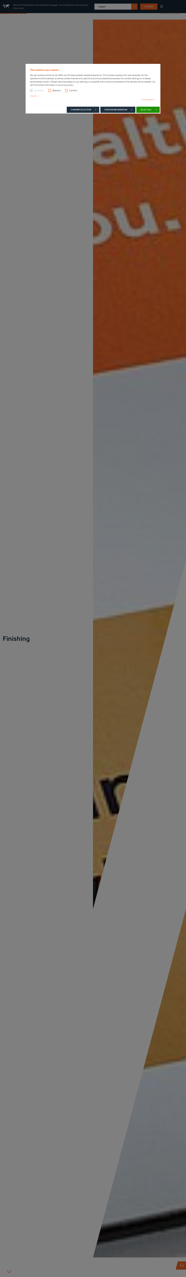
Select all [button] (146, 109)
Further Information (115, 109)
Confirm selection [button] (81, 109)
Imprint (33, 96)
